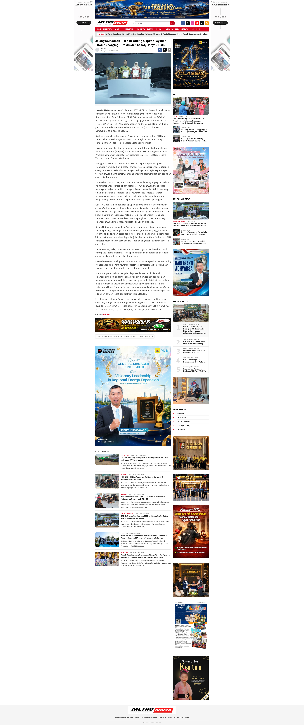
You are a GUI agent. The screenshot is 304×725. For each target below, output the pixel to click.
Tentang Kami (120, 717)
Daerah (150, 29)
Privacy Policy (173, 717)
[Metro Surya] (112, 23)
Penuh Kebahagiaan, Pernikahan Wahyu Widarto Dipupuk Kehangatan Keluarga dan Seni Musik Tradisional (166, 34)
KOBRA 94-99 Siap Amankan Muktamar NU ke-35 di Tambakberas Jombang (194, 352)
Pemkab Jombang (183, 422)
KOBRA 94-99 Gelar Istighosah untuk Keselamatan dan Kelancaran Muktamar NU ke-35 (144, 497)
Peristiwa (107, 29)
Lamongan (181, 430)
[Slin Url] (165, 50)
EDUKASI (159, 29)
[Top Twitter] (188, 23)
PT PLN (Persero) (183, 426)
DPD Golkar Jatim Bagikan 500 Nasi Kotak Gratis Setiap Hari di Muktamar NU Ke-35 (189, 224)
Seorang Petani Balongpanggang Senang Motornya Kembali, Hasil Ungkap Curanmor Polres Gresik (195, 131)
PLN (192, 29)
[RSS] (207, 23)
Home (99, 29)
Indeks (198, 29)
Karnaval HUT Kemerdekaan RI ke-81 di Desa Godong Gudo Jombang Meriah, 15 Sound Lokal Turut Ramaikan (195, 342)
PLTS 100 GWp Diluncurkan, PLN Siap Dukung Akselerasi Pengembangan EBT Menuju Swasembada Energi (144, 536)
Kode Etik (162, 717)
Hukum (116, 29)
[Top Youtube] (197, 23)
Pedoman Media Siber (149, 717)
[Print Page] (169, 50)
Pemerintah (128, 29)
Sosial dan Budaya (127, 513)
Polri (175, 116)
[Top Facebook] (183, 23)
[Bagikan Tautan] (160, 50)
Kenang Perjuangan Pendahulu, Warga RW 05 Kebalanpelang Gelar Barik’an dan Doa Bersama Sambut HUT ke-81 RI (194, 233)
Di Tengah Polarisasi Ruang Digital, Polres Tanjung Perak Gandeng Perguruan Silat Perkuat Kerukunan (193, 140)
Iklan (137, 717)
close (91, 1)
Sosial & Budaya (181, 29)
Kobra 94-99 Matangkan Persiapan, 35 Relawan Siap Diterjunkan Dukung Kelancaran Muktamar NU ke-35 (195, 331)
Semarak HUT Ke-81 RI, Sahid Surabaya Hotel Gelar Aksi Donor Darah (194, 242)
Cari (172, 23)
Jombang (180, 413)
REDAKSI (130, 717)
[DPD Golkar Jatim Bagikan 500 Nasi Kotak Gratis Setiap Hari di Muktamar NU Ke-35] (191, 210)
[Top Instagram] (192, 23)
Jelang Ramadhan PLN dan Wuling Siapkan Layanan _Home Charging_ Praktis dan (125, 336)
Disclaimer (184, 717)
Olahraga (168, 29)
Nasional (141, 29)
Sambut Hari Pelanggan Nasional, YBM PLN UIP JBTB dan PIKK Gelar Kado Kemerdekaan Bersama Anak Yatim (194, 370)
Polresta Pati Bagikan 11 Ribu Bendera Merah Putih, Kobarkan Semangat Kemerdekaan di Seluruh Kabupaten (188, 121)
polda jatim (181, 417)
